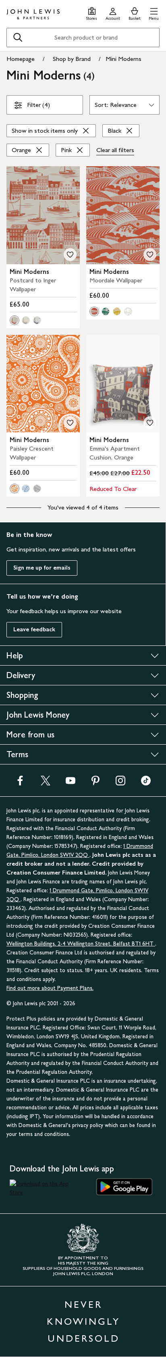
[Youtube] (70, 783)
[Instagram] (120, 783)
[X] (45, 783)
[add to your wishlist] (70, 254)
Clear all (115, 150)
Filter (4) (38, 105)
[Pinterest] (95, 783)
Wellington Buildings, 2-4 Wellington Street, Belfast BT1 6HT (80, 943)
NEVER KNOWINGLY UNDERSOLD (83, 1321)
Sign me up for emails (42, 567)
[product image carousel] (43, 215)
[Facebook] (20, 783)
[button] (154, 13)
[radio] (14, 320)
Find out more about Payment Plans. (49, 988)
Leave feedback (34, 629)
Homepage (20, 59)
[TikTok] (146, 783)
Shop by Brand (72, 59)
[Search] (17, 37)
